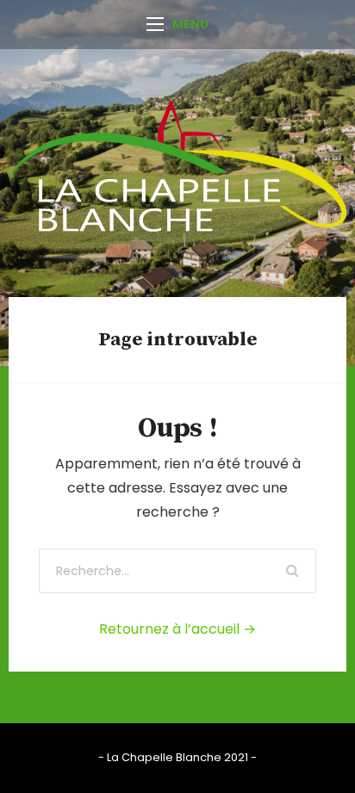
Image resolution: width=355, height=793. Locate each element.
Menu (190, 24)
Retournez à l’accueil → (177, 629)
